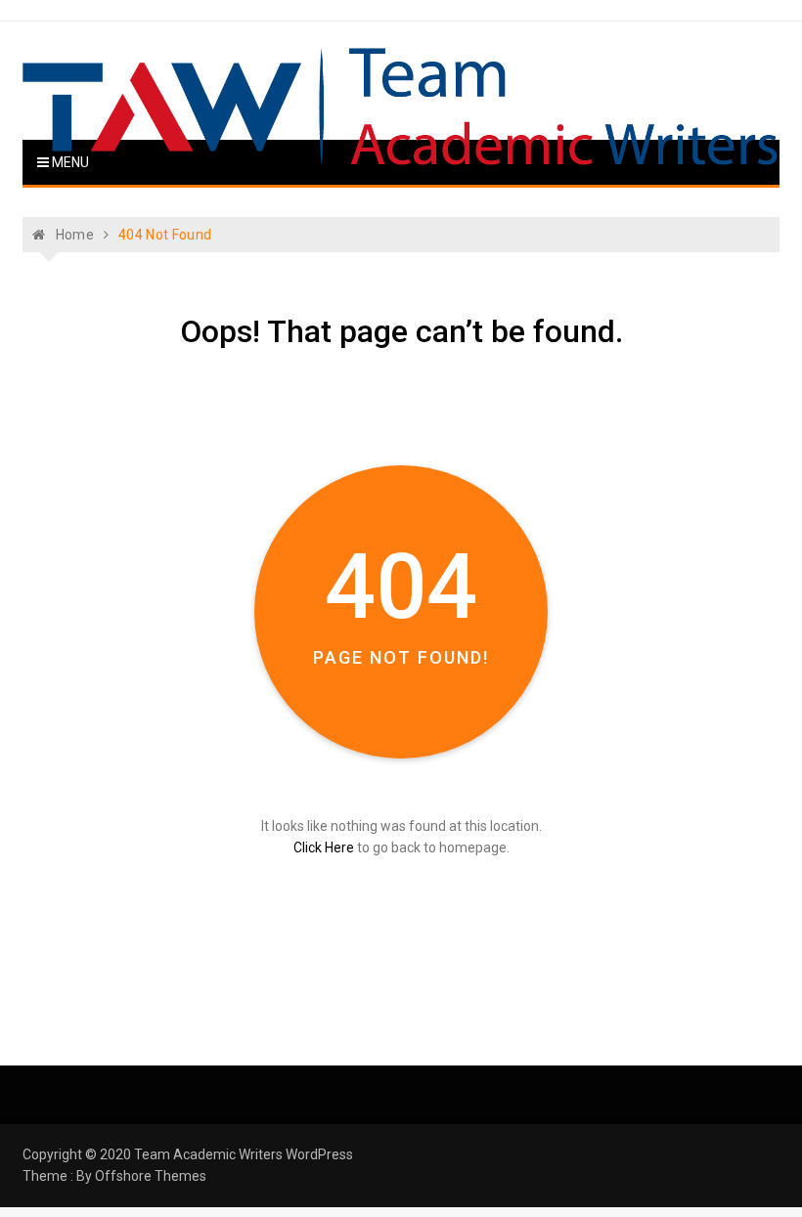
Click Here (323, 847)
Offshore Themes (150, 1176)
